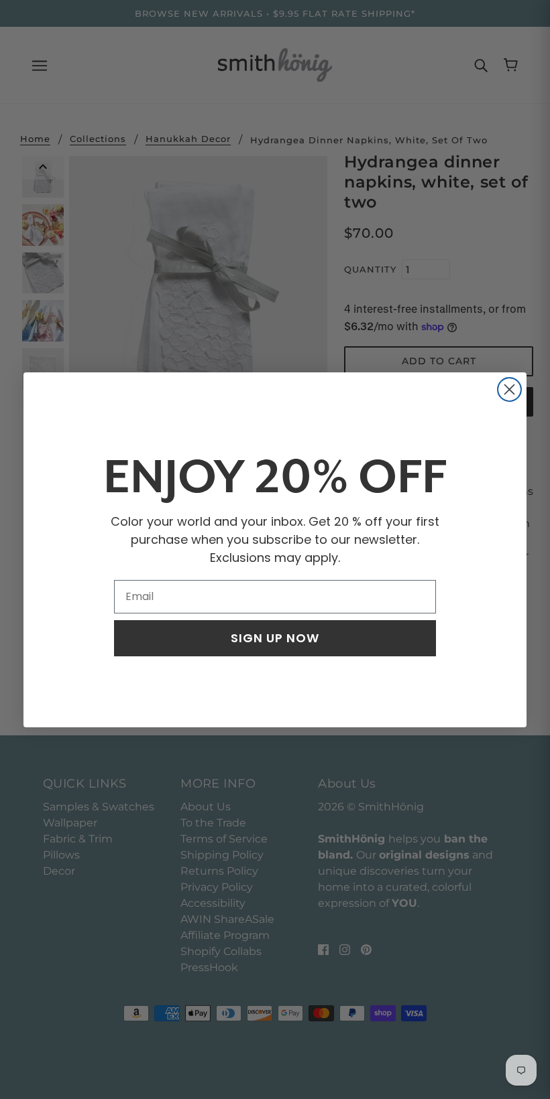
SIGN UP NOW (275, 638)
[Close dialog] (509, 389)
